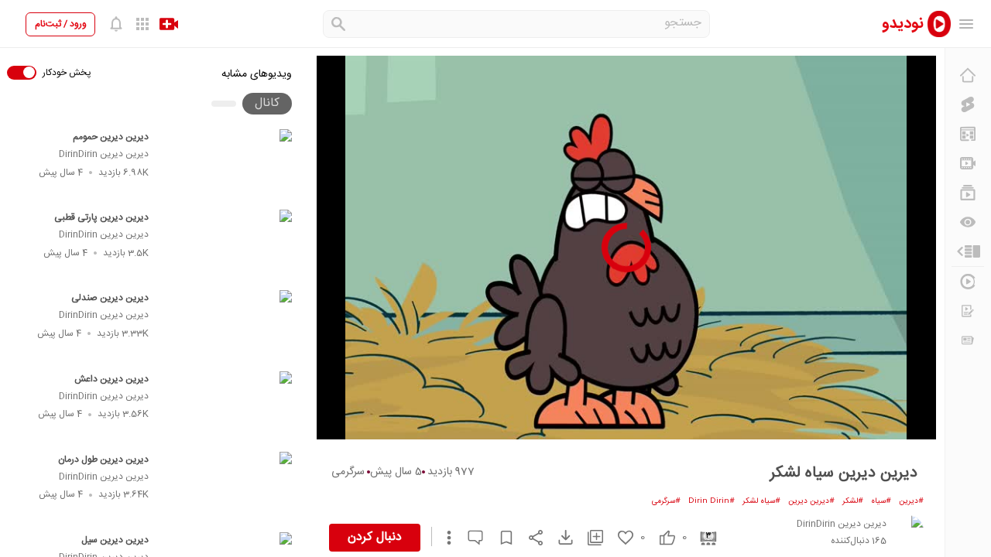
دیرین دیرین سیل (115, 540)
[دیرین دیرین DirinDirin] (908, 530)
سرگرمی (348, 472)
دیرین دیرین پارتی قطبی (101, 217)
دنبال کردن (375, 537)
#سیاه (881, 501)
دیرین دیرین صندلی (110, 298)
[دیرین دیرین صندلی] (227, 325)
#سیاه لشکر (761, 501)
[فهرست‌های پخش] (968, 192)
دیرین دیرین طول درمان (103, 459)
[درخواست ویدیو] (968, 311)
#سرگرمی (666, 501)
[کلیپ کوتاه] (968, 104)
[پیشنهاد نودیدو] (968, 134)
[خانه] (968, 75)
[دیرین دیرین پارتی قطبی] (227, 245)
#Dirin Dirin (711, 501)
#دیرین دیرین (811, 501)
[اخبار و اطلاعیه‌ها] (968, 340)
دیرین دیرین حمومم (111, 137)
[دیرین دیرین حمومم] (227, 164)
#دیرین (911, 501)
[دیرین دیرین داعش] (227, 407)
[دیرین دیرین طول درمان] (227, 487)
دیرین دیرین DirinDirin (104, 154)
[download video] (558, 537)
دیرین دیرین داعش (111, 379)
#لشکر (852, 501)
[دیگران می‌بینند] (968, 222)
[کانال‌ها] (968, 163)
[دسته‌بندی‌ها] (968, 251)
